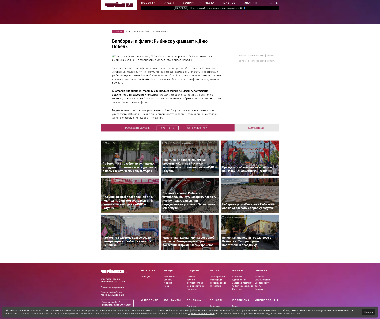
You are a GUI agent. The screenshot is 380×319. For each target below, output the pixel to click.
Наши (167, 286)
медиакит (260, 56)
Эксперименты (183, 180)
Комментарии (256, 127)
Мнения (119, 143)
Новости (148, 3)
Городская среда (217, 283)
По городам (215, 286)
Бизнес (229, 3)
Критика (259, 289)
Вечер (235, 306)
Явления (191, 280)
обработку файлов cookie (201, 313)
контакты (271, 56)
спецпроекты (266, 300)
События (241, 143)
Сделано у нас (239, 280)
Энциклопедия (262, 280)
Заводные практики (184, 143)
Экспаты (168, 280)
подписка (241, 300)
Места (209, 3)
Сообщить (146, 277)
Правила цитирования (112, 287)
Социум (189, 3)
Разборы (259, 276)
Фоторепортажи (242, 180)
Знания (250, 3)
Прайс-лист (193, 306)
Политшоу (192, 289)
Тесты (258, 286)
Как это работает (218, 276)
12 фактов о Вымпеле (242, 286)
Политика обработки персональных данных (112, 293)
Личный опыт (170, 276)
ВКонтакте (214, 306)
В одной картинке (195, 286)
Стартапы (237, 276)
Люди (169, 3)
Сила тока (237, 289)
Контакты (172, 300)
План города (215, 280)
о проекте (149, 300)
